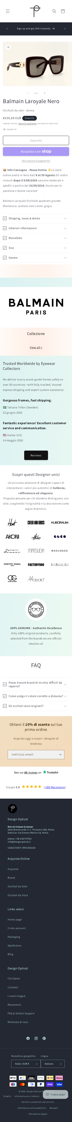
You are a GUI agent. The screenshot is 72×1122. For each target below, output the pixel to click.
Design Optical (33, 1091)
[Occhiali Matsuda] (36, 551)
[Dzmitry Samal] (12, 565)
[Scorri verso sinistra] (27, 93)
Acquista (13, 869)
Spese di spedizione (27, 123)
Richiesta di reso (18, 1022)
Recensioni (14, 1004)
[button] (7, 11)
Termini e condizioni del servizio (38, 1102)
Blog (10, 954)
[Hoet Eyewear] (12, 522)
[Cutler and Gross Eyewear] (36, 522)
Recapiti (54, 1108)
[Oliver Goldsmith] (12, 579)
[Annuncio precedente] (7, 28)
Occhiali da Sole (17, 886)
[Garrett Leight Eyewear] (60, 537)
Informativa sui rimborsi (27, 1096)
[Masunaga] (60, 551)
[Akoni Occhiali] (12, 537)
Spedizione (14, 945)
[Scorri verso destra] (44, 93)
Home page (15, 919)
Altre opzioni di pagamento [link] (36, 160)
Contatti (13, 987)
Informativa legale (37, 1114)
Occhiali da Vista (18, 895)
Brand (11, 877)
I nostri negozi (17, 996)
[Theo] (36, 537)
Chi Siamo (14, 978)
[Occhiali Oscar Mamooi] (12, 551)
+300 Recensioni (55, 787)
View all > (36, 347)
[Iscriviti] (60, 754)
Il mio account (17, 928)
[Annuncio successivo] (65, 28)
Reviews (36, 455)
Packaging (14, 937)
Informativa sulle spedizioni (31, 1108)
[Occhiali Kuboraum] (60, 522)
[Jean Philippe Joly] (60, 565)
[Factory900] (36, 565)
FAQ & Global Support (21, 1013)
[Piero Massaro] (36, 579)
